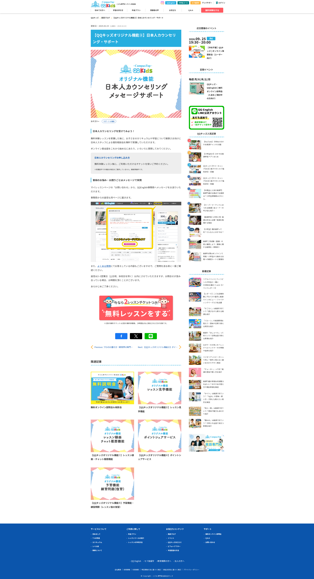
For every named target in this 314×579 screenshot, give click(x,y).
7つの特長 (96, 538)
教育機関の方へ (164, 560)
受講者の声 (154, 10)
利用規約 (136, 569)
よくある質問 (104, 266)
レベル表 (95, 546)
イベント (171, 538)
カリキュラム (97, 542)
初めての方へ (100, 10)
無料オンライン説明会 (213, 534)
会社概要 (118, 569)
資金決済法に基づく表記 (172, 569)
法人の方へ (179, 560)
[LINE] (151, 336)
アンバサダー (207, 2)
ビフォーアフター (174, 546)
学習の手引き (118, 10)
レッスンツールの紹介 (136, 538)
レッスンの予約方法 (135, 542)
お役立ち (172, 10)
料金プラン (136, 10)
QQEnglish (171, 3)
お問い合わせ (210, 542)
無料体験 (212, 10)
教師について (97, 550)
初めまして (96, 534)
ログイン (221, 2)
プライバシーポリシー (191, 569)
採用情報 (127, 569)
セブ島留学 (195, 3)
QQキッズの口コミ (175, 542)
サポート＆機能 (109, 121)
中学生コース (183, 3)
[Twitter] (136, 336)
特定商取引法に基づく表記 (151, 569)
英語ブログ (105, 17)
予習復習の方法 (173, 550)
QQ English (136, 560)
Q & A (190, 10)
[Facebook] (121, 336)
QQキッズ (95, 17)
